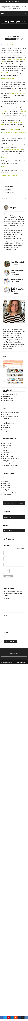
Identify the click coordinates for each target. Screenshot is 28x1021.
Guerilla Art (6, 485)
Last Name (6, 562)
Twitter (5, 431)
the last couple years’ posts (17, 93)
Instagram (6, 422)
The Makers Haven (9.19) (10, 400)
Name (6, 616)
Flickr (4, 420)
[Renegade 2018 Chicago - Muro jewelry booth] (14, 134)
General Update (13, 36)
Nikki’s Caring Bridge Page (11, 458)
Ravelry (5, 429)
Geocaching (6, 483)
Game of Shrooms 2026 (17, 262)
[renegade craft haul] (8, 45)
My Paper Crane (8, 456)
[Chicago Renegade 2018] (9, 78)
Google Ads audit (6, 73)
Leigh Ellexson (7, 397)
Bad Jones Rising (8, 443)
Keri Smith (6, 453)
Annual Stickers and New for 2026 (17, 271)
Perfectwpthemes (20, 662)
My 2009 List (6, 487)
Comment (7, 599)
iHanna (5, 447)
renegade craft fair (11, 192)
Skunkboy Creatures (9, 464)
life (19, 36)
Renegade (8, 189)
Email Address (8, 550)
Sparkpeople (7, 495)
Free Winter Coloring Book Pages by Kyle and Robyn (17, 289)
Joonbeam (6, 449)
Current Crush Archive (10, 395)
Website (6, 632)
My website (6, 427)
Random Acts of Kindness (11, 493)
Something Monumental (10, 466)
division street (9, 186)
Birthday (6, 567)
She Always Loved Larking (11, 462)
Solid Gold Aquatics (9, 398)
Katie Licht (6, 451)
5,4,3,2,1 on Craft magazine (11, 412)
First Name (6, 556)
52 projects (6, 478)
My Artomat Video (8, 424)
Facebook (6, 418)
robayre (20, 39)
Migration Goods (14, 129)
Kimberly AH (6, 454)
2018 (6, 183)
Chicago (15, 183)
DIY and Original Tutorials (10, 416)
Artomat (5, 414)
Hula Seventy (7, 445)
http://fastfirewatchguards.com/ (11, 149)
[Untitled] (4, 157)
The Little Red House (15, 122)
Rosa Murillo (6, 460)
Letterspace (5, 111)
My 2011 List (6, 491)
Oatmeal (4, 109)
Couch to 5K (6, 482)
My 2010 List (6, 489)
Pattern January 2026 (17, 279)
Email (6, 624)
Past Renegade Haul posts (9, 176)
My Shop (5, 425)
